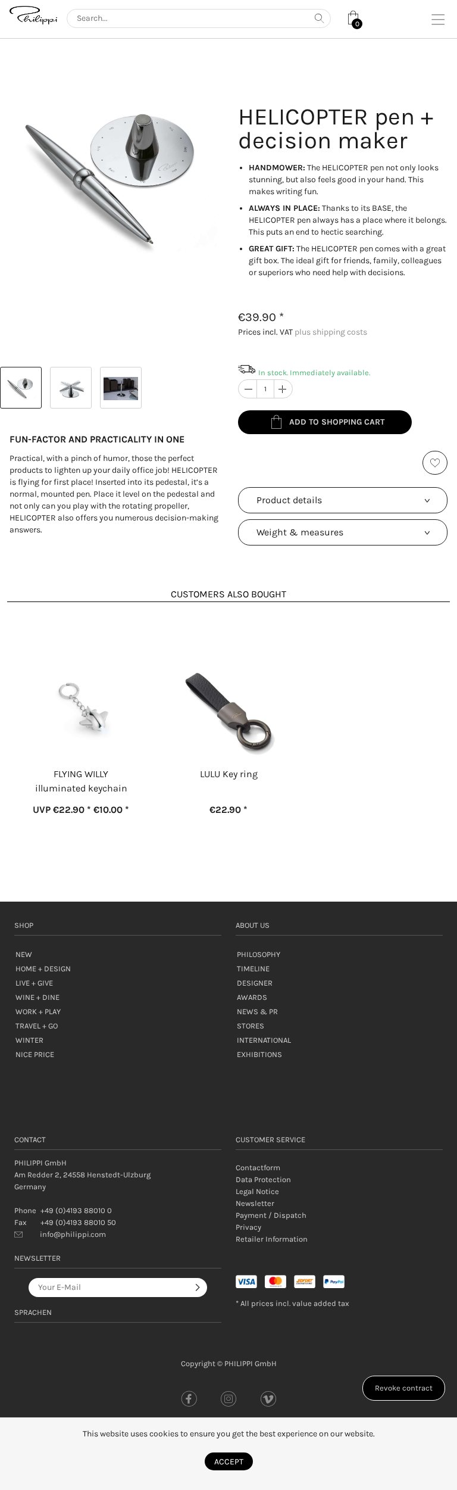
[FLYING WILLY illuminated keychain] (81, 680)
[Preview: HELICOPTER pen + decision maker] (21, 388)
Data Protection (263, 1179)
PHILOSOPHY (258, 954)
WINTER (29, 1040)
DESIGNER (255, 982)
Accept (228, 1462)
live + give (34, 982)
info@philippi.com (73, 1234)
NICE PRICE (34, 1054)
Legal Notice (257, 1191)
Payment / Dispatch (271, 1215)
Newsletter (255, 1203)
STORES (250, 1025)
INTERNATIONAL (264, 1040)
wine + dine (37, 997)
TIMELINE (253, 968)
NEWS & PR (257, 1011)
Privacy (248, 1227)
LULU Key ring (229, 774)
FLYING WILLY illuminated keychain (81, 781)
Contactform (258, 1167)
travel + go (36, 1025)
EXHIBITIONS (259, 1054)
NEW (23, 954)
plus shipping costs (331, 332)
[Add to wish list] (434, 463)
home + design (43, 968)
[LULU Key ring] (228, 680)
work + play (38, 1011)
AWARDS (252, 997)
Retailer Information (272, 1239)
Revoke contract (404, 1387)
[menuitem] (339, 1168)
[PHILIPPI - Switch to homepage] (33, 15)
